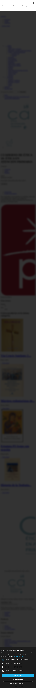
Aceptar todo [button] (18, 675)
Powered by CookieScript (18, 686)
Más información (18, 656)
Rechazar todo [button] (18, 680)
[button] (18, 684)
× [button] (34, 649)
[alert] (18, 667)
